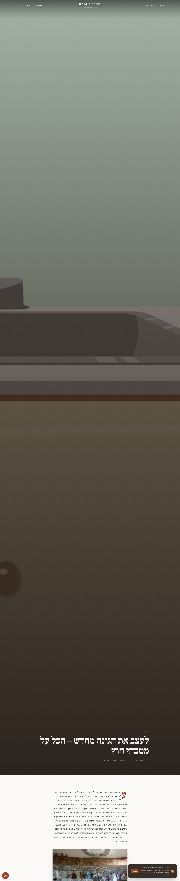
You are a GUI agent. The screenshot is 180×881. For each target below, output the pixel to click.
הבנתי (135, 871)
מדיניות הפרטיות (146, 872)
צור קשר (20, 5)
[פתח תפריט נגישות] (5, 875)
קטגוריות (39, 5)
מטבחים (145, 731)
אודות (28, 5)
